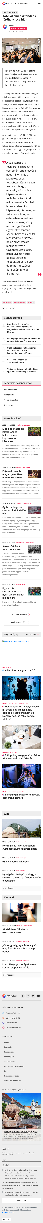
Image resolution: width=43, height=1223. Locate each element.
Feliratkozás (21, 1200)
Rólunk (7, 1042)
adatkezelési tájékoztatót (13, 1195)
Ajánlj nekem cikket (19, 622)
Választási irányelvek (12, 1081)
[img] (7, 3)
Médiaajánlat (9, 1057)
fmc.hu (11, 26)
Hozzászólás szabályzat (14, 1066)
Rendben (6, 1219)
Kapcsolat (8, 1047)
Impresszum (9, 1052)
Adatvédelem (9, 1061)
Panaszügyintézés (11, 1076)
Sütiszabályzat (8, 1212)
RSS (6, 1071)
